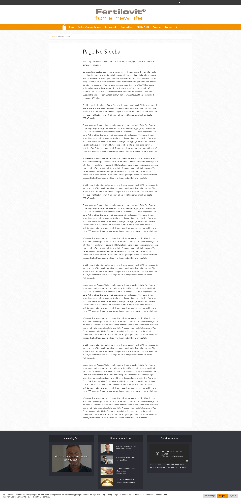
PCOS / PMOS (143, 27)
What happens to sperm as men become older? (71, 458)
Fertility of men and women (90, 27)
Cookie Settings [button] (209, 496)
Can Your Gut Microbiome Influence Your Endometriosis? (125, 471)
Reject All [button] (233, 496)
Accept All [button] (222, 496)
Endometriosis (127, 27)
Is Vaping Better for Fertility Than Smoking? (126, 458)
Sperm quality (111, 27)
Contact (168, 27)
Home (71, 27)
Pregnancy (157, 27)
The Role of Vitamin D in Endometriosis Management (126, 481)
